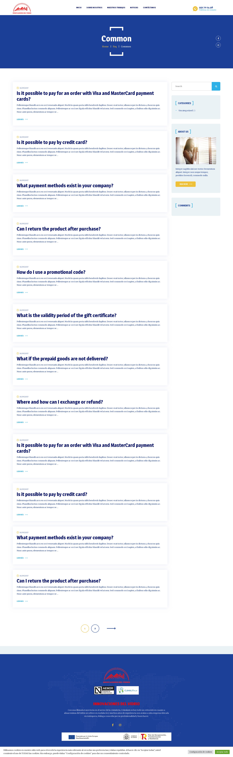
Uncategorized (186, 110)
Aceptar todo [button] (222, 752)
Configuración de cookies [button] (200, 752)
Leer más (20, 119)
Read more (184, 184)
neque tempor (201, 172)
